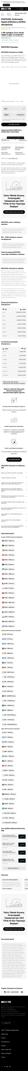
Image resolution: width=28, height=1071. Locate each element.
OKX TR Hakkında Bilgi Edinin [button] (10, 1030)
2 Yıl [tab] (24, 67)
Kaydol (21, 8)
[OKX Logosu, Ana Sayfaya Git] (6, 9)
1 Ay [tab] (16, 67)
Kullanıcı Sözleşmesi (7, 976)
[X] (2, 1066)
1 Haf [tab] (12, 67)
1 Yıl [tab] (20, 67)
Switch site (6, 5)
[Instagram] (7, 1066)
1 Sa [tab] (3, 67)
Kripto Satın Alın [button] (6, 1049)
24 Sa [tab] (7, 67)
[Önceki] (2, 992)
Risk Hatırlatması (8, 973)
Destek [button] (3, 1045)
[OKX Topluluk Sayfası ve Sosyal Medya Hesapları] (12, 1066)
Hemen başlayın (6, 888)
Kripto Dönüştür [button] (6, 1053)
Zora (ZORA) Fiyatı (12, 158)
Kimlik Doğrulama (15, 431)
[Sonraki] (26, 992)
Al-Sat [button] (3, 1057)
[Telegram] (4, 1066)
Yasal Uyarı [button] (4, 1034)
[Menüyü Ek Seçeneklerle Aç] (26, 9)
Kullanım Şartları (21, 971)
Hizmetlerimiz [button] (5, 1042)
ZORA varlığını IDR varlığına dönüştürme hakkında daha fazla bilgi (14, 382)
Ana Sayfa (2, 14)
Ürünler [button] (3, 1038)
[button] (17, 9)
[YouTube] (9, 1066)
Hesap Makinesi (9, 14)
